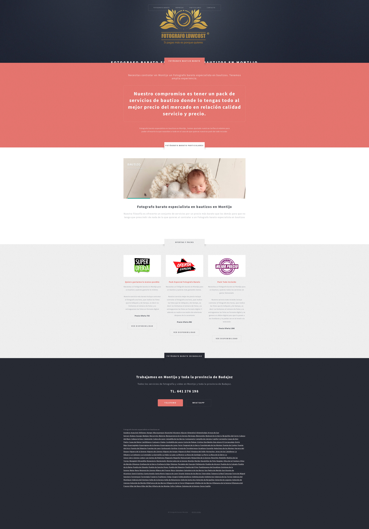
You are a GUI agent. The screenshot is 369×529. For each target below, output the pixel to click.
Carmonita (223, 439)
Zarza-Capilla (205, 486)
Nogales (219, 461)
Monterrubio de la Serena (177, 461)
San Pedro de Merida (213, 470)
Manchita (214, 458)
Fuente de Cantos (230, 445)
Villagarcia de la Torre (175, 483)
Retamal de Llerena (147, 470)
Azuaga (139, 436)
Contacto (211, 7)
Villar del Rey (146, 486)
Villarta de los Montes (161, 486)
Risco (173, 470)
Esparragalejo (133, 445)
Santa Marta (160, 473)
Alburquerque (158, 433)
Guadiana (202, 448)
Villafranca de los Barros (156, 483)
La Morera (180, 455)
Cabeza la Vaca (137, 439)
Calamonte (148, 439)
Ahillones (142, 433)
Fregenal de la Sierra (191, 445)
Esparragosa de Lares (168, 445)
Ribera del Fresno (163, 470)
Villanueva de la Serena (221, 483)
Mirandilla (142, 461)
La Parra (205, 455)
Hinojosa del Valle (198, 451)
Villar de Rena (135, 486)
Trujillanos (162, 477)
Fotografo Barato (162, 7)
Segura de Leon (171, 473)
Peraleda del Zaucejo (186, 464)
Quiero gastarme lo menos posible (142, 282)
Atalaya (133, 436)
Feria (180, 445)
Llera (131, 458)
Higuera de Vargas (170, 451)
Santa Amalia (149, 473)
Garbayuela (166, 448)
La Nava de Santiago (193, 455)
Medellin (222, 458)
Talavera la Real (217, 473)
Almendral (191, 433)
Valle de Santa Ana (188, 480)
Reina (132, 470)
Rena (137, 470)
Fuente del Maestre (139, 448)
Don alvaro (217, 442)
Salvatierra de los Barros (194, 470)
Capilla (215, 439)
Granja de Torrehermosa (188, 448)
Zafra (172, 486)
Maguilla (176, 458)
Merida (197, 461)
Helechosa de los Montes (224, 448)
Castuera (155, 442)
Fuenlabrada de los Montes (211, 445)
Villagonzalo (189, 483)
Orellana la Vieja (163, 464)
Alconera (176, 433)
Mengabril (133, 461)
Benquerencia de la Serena (177, 436)
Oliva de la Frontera (232, 461)
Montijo (191, 461)
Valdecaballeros (184, 477)
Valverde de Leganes (223, 480)
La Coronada (146, 455)
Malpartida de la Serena (201, 458)
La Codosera (135, 455)
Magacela (169, 458)
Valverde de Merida (138, 483)
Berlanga (191, 436)
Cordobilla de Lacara (174, 442)
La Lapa (172, 455)
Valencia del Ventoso (140, 480)
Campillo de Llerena (204, 439)
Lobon (142, 458)
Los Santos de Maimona (155, 458)
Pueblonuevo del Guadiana (209, 467)
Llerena (136, 458)
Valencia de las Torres (223, 477)
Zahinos (178, 486)
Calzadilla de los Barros (175, 439)
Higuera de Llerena (154, 451)
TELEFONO (170, 403)
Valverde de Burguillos (205, 480)
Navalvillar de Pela (208, 461)
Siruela (181, 473)
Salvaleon (180, 470)
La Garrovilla (157, 455)
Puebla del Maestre (177, 467)
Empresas (180, 7)
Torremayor (136, 477)
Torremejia (145, 477)
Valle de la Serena (156, 480)
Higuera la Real (184, 451)
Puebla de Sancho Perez (158, 467)
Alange (149, 433)
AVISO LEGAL (196, 512)
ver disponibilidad (142, 326)
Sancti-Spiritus (138, 473)
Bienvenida (200, 436)
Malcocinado (186, 458)
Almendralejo (201, 433)
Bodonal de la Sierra (214, 436)
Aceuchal (134, 433)
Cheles (162, 442)
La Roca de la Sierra (216, 455)
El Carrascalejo (228, 442)
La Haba (165, 455)
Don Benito (208, 442)
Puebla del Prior (191, 467)
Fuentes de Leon (154, 448)
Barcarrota (154, 436)
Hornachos (210, 451)
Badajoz (146, 436)
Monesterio (151, 461)
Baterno (162, 436)
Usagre (175, 477)
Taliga (169, 477)
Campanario (190, 439)
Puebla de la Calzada (229, 464)
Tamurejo (228, 473)
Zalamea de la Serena (190, 486)
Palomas (174, 464)
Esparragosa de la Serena (149, 445)
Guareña (209, 448)
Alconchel (168, 433)
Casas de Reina (135, 442)
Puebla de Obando (140, 467)
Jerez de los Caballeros (224, 451)
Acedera (126, 433)
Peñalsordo (200, 464)
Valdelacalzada (198, 477)
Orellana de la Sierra (148, 464)
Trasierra (153, 477)
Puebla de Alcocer (212, 464)
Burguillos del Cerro (230, 436)
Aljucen (184, 433)
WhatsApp (198, 403)
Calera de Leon (159, 439)
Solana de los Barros (193, 473)
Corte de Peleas (189, 442)
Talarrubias (206, 473)
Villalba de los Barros (203, 483)
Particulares (195, 7)
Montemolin (161, 461)
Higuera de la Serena (137, 451)
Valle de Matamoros (172, 480)
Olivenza (135, 464)
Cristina (200, 442)
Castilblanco (147, 442)
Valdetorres (209, 477)
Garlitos (174, 448)
